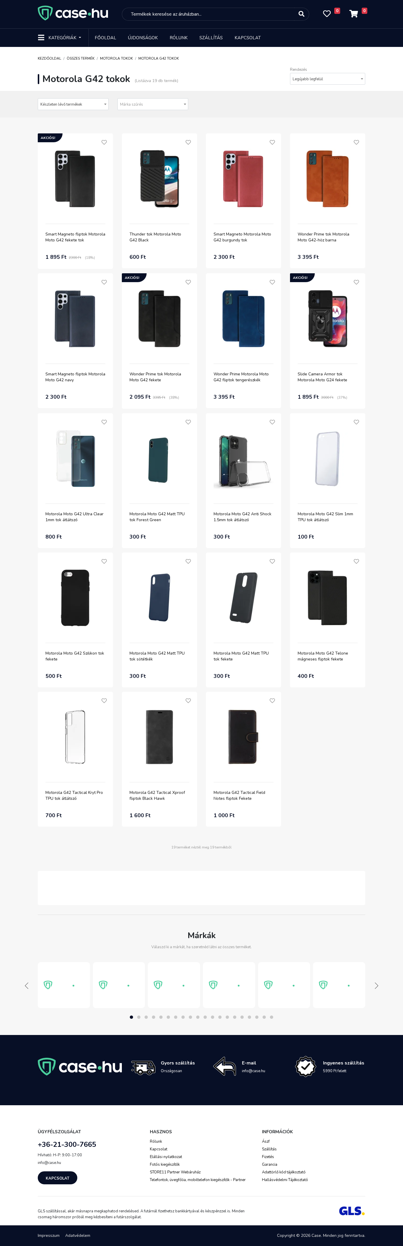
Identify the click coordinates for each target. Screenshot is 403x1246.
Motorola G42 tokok (158, 58)
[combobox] (327, 79)
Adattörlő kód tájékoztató (284, 1172)
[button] (131, 1017)
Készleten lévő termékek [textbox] (61, 104)
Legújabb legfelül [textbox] (308, 79)
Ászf (266, 1141)
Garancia (269, 1164)
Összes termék (80, 58)
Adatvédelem (77, 1235)
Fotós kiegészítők (165, 1164)
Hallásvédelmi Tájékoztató (285, 1180)
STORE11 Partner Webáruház (175, 1172)
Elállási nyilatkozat (166, 1157)
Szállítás (211, 38)
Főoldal (105, 38)
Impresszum (49, 1235)
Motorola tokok (116, 58)
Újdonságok (143, 38)
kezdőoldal (49, 58)
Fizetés (268, 1157)
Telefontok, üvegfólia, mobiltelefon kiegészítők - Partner (198, 1180)
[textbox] (153, 104)
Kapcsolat (248, 38)
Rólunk (179, 38)
